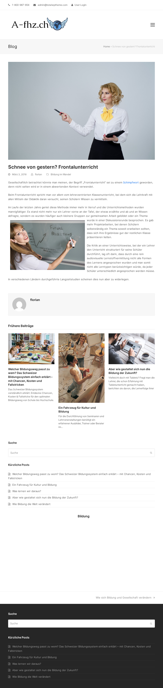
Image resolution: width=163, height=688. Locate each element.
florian (38, 174)
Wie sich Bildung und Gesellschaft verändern (123, 597)
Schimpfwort (131, 182)
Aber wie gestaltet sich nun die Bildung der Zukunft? (45, 497)
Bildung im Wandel (61, 174)
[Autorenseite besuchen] (19, 304)
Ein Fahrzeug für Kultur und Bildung (34, 484)
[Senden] (151, 453)
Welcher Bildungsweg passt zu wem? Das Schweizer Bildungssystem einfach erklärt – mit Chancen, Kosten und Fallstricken (30, 376)
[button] (152, 25)
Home (106, 46)
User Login (80, 4)
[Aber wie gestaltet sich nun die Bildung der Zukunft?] (132, 348)
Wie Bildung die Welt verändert (31, 504)
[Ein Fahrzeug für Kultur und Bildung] (81, 367)
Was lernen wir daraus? (26, 491)
